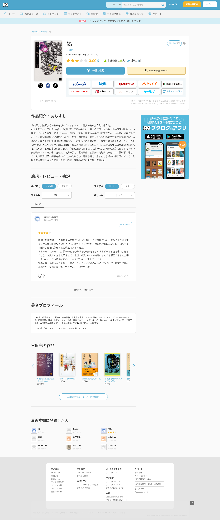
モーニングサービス (68, 379)
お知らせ (138, 472)
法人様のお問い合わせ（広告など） (149, 484)
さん (48, 217)
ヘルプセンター (141, 476)
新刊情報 (54, 476)
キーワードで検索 (84, 472)
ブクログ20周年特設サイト (116, 500)
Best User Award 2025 (115, 497)
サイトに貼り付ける (48, 101)
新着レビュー (56, 479)
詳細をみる (123, 276)
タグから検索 (82, 476)
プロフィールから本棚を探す (88, 485)
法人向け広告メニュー (144, 479)
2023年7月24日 (51, 220)
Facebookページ (141, 492)
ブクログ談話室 (57, 482)
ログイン (210, 4)
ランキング (55, 472)
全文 (128, 186)
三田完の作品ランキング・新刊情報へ (83, 397)
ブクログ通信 (56, 488)
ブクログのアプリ (113, 481)
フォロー (126, 224)
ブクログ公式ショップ (115, 488)
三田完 (69, 50)
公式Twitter (139, 489)
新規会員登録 (192, 4)
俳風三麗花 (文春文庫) (91, 379)
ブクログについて (113, 472)
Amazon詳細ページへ (158, 71)
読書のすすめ (56, 492)
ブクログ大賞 (56, 485)
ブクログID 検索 (83, 488)
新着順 (64, 186)
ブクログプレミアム (114, 485)
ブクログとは (174, 4)
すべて (37, 204)
